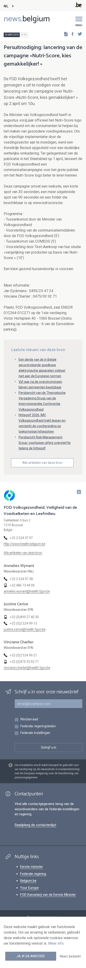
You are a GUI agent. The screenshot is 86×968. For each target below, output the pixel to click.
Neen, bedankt (70, 956)
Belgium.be (28, 881)
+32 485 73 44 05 (22, 585)
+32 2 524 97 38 (21, 579)
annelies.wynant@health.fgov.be (27, 591)
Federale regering (33, 874)
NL (6, 6)
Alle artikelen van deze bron (42, 463)
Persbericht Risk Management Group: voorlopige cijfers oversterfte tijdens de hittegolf (45, 442)
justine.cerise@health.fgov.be (24, 629)
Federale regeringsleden (38, 726)
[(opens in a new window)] (71, 34)
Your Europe (29, 888)
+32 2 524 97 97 (21, 538)
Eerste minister (31, 867)
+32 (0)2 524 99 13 (23, 623)
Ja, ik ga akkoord (31, 956)
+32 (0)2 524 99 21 (23, 655)
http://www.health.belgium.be (24, 544)
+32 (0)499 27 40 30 (24, 617)
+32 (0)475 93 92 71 (24, 662)
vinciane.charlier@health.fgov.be (27, 667)
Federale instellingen (35, 733)
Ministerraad (29, 719)
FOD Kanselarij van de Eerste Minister (48, 895)
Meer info (56, 943)
